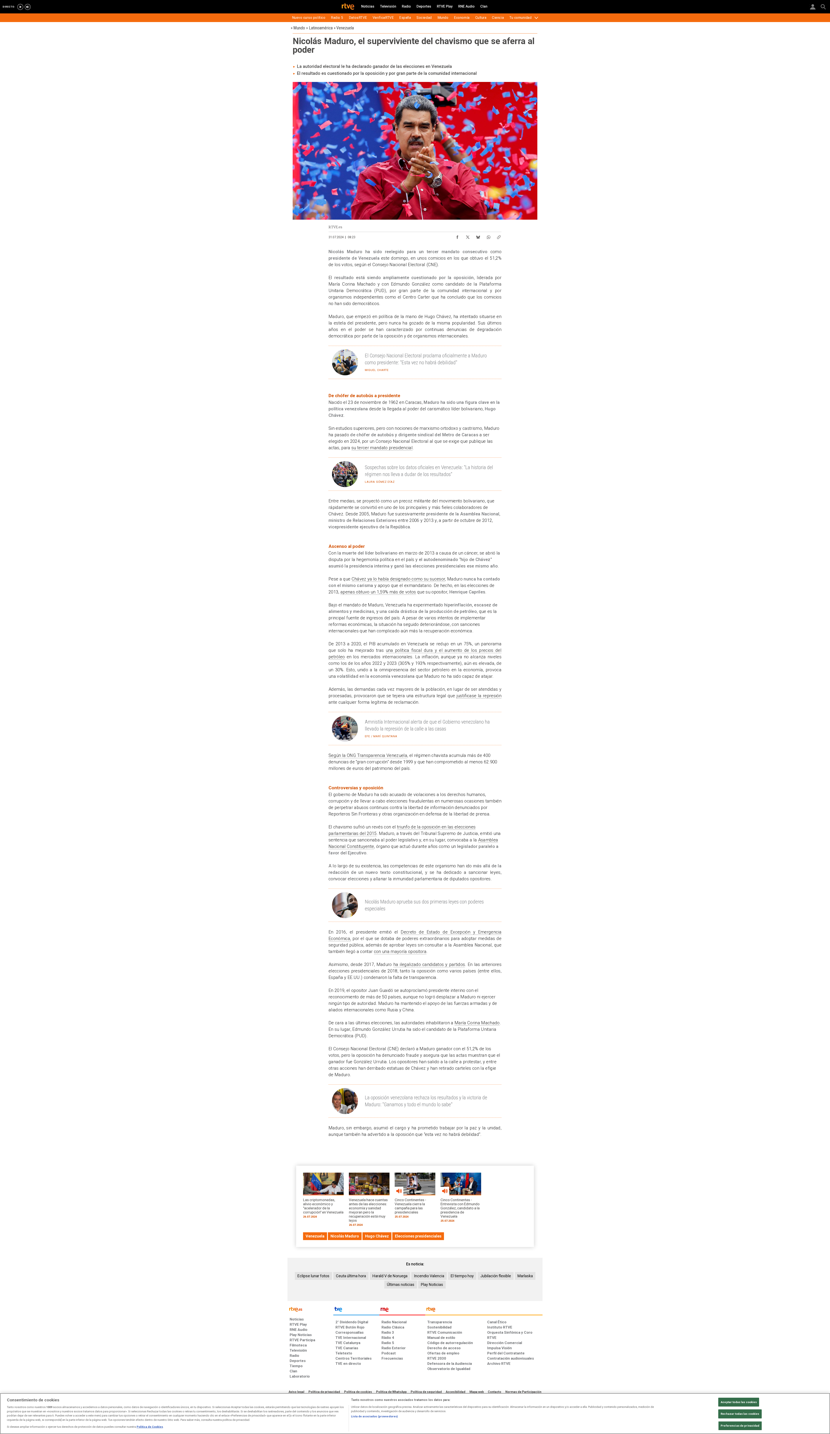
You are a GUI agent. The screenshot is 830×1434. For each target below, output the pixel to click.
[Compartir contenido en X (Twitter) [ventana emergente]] (468, 236)
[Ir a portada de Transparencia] (484, 1310)
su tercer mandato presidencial (382, 447)
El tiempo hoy (462, 1276)
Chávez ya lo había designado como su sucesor (398, 579)
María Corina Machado (477, 1022)
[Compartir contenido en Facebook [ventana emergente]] (457, 236)
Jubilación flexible (495, 1276)
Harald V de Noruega (389, 1276)
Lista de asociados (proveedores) (374, 1416)
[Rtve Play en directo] (20, 7)
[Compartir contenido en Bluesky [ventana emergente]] (478, 236)
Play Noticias (432, 1284)
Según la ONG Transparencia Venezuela (368, 755)
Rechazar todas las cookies (740, 1413)
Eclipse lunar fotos (313, 1276)
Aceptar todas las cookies (739, 1402)
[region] (415, 1413)
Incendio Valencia (429, 1276)
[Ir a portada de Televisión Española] (356, 1310)
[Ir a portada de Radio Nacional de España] (402, 1310)
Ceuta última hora (351, 1276)
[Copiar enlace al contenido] (499, 236)
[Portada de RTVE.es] (348, 7)
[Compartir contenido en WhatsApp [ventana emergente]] (488, 236)
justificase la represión (478, 695)
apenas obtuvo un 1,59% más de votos (378, 592)
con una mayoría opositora (400, 951)
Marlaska (525, 1276)
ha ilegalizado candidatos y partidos (429, 964)
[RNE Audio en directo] (27, 7)
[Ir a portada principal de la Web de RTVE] (310, 1309)
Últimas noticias (400, 1284)
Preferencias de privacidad (740, 1425)
